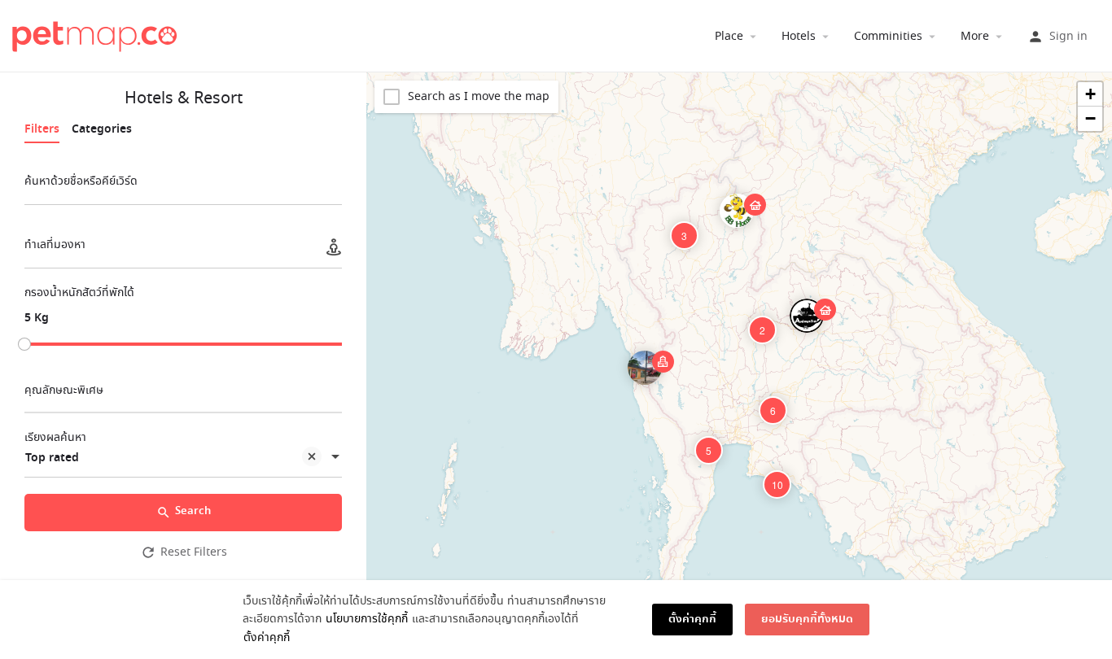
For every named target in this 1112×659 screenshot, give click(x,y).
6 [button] (773, 410)
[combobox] (183, 394)
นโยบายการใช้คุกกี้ (367, 619)
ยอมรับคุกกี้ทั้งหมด (807, 619)
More (975, 36)
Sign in (1068, 36)
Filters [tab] (41, 129)
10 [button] (777, 484)
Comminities (888, 36)
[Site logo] (97, 34)
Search (193, 511)
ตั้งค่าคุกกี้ (266, 638)
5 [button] (708, 450)
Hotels (798, 36)
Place (729, 36)
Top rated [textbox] (52, 458)
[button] (750, 224)
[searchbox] (181, 391)
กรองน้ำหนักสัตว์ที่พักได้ (79, 293)
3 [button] (684, 235)
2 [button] (762, 330)
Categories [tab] (102, 129)
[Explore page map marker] (737, 211)
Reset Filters (193, 552)
